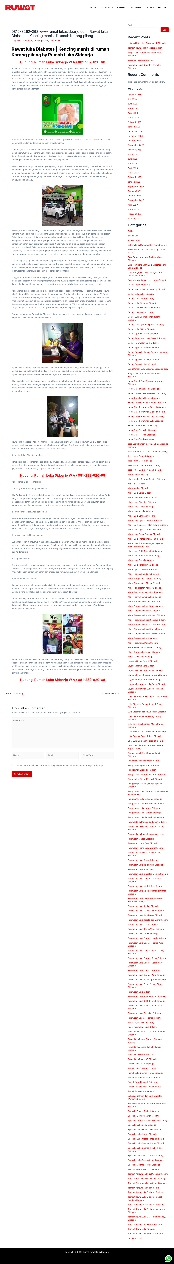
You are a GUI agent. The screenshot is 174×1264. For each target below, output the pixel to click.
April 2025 (133, 168)
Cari (130, 25)
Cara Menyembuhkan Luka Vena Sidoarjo (147, 280)
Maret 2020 (133, 209)
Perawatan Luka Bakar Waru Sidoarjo (145, 864)
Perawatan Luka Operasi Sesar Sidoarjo (147, 958)
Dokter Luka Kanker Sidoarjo (141, 312)
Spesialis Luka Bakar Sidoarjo (142, 1125)
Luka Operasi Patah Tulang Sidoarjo (145, 736)
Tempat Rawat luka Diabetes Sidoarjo (146, 48)
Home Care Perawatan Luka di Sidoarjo (146, 416)
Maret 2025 (133, 172)
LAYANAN (105, 7)
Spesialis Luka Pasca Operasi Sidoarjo (146, 1160)
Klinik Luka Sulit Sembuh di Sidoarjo (145, 551)
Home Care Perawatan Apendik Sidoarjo (147, 407)
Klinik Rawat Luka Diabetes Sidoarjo (145, 647)
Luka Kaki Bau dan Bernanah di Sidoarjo (147, 43)
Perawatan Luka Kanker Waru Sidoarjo (146, 910)
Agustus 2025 (134, 149)
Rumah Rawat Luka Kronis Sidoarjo (144, 1086)
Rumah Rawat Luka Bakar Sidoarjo (144, 1077)
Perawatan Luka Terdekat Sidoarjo (144, 1013)
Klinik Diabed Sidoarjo (138, 474)
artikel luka (133, 235)
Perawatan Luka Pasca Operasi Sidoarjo (147, 979)
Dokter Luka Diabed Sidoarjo (141, 298)
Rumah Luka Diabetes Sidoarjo (142, 1068)
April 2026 (133, 113)
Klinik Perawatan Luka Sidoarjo (142, 638)
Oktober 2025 (134, 140)
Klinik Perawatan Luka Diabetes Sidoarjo (147, 620)
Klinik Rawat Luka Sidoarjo (140, 656)
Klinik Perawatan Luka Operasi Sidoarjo (146, 633)
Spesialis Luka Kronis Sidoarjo (142, 1134)
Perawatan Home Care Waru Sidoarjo (145, 848)
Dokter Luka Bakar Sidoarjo (141, 294)
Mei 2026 (132, 108)
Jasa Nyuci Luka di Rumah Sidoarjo (144, 470)
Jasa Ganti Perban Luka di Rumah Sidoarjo (148, 451)
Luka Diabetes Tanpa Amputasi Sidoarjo (147, 711)
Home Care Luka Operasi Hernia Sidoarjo (147, 393)
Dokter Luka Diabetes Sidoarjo (142, 303)
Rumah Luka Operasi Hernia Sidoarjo (145, 1073)
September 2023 (136, 186)
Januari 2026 (134, 126)
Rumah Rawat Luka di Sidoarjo (142, 1082)
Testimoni (135, 7)
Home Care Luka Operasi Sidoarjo (144, 398)
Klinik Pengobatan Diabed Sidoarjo (145, 583)
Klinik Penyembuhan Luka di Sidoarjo (145, 592)
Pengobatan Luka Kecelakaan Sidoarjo (146, 803)
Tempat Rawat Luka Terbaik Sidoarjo (145, 1233)
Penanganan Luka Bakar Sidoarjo (143, 760)
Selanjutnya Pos (110, 693)
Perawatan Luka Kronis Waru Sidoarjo (146, 929)
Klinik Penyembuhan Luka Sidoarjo (144, 597)
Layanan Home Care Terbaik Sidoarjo (145, 670)
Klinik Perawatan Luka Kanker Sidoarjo (146, 624)
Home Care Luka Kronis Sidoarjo (143, 388)
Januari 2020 (134, 218)
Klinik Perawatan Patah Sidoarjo (143, 643)
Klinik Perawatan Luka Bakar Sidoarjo (145, 606)
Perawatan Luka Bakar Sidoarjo (143, 860)
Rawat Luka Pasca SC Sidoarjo (142, 1059)
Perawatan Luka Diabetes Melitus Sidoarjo (148, 874)
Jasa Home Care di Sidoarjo (141, 456)
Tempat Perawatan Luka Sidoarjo (143, 1187)
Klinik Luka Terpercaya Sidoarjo (143, 565)
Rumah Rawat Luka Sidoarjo (141, 1091)
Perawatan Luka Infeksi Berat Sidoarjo (146, 886)
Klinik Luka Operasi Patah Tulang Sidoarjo (148, 525)
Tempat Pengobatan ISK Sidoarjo (143, 1169)
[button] (111, 7)
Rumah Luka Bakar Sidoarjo (141, 1063)
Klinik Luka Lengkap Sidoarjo (141, 516)
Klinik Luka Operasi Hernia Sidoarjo (145, 520)
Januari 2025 (134, 182)
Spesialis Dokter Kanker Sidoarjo (143, 1115)
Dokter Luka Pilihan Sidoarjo (141, 329)
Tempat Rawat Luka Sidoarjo (141, 1229)
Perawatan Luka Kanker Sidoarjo (143, 906)
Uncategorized (41, 40)
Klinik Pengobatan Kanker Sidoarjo (144, 587)
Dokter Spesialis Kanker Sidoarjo (143, 359)
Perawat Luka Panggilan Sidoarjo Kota (146, 834)
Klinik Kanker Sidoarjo (138, 488)
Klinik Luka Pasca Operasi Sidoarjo (144, 534)
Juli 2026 (132, 99)
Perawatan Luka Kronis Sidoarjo (143, 924)
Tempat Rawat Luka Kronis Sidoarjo (145, 1224)
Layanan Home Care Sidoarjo (142, 665)
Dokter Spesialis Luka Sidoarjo (142, 364)
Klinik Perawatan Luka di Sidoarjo (144, 610)
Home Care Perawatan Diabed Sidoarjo (146, 411)
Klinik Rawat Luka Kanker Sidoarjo (144, 652)
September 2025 (136, 145)
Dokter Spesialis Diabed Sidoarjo (143, 347)
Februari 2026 (134, 122)
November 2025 (135, 136)
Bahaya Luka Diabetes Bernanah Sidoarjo (147, 245)
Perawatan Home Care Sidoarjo (143, 843)
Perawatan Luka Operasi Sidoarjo (144, 970)
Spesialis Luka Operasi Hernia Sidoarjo (146, 1143)
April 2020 (133, 205)
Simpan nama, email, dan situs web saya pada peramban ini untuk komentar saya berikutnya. (59, 765)
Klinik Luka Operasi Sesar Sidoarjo (144, 529)
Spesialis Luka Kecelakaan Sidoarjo (144, 1129)
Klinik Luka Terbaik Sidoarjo (141, 560)
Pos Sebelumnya (15, 693)
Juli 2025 (132, 154)
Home (93, 7)
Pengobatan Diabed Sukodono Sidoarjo (147, 774)
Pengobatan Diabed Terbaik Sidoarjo (145, 779)
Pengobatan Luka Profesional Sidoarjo (146, 817)
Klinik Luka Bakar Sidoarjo (140, 493)
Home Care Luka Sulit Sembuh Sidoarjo (147, 402)
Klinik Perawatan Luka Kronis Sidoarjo (146, 629)
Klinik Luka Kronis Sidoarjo (140, 511)
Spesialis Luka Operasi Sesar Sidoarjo (146, 1155)
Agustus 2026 (134, 94)
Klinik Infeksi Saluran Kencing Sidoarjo (146, 479)
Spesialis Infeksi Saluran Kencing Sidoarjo (148, 1120)
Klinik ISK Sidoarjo (136, 483)
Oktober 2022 (134, 195)
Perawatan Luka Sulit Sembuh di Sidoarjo (147, 996)
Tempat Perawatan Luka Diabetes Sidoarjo (148, 1174)
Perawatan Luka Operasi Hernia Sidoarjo (147, 938)
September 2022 (136, 200)
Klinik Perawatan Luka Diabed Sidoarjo (146, 615)
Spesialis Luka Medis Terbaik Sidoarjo (146, 1138)
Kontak (162, 7)
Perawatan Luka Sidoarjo (140, 992)
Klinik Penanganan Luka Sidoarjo (143, 574)
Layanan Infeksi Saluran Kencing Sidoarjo (147, 675)
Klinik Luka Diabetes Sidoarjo (142, 502)
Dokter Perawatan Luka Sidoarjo (143, 343)
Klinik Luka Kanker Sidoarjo (141, 506)
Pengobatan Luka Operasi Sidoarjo (144, 812)
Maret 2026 (133, 117)
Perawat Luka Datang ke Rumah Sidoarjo (147, 822)
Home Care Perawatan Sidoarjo (143, 425)
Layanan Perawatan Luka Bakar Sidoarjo (147, 684)
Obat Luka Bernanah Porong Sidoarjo (145, 741)
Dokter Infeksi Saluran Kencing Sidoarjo (147, 289)
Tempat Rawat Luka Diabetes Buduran (146, 1192)
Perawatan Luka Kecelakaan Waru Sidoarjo (148, 920)
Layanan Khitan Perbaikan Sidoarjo (144, 679)
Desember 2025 (135, 131)
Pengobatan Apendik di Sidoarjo (143, 765)
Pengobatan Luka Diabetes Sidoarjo (145, 799)
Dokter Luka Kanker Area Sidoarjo (144, 307)
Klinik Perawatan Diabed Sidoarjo (144, 601)
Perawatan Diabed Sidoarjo (141, 838)
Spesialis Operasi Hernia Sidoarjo (144, 1164)
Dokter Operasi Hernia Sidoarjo (143, 333)
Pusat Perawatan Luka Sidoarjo (143, 1027)
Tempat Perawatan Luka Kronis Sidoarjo (147, 1178)
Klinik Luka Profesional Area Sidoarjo (145, 539)
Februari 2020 (134, 214)
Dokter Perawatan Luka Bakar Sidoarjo (146, 338)
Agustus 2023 (134, 191)
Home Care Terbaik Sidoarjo (141, 434)
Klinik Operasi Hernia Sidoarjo (142, 569)
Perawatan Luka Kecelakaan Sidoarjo (145, 915)
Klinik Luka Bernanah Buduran (142, 497)
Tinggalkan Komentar (22, 40)
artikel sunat (134, 240)
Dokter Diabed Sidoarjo (139, 284)
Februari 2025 (134, 177)
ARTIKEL (121, 7)
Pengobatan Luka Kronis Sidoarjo (144, 808)
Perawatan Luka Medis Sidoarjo (143, 933)
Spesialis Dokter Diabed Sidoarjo (143, 1111)
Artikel (131, 231)
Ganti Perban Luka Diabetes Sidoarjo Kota (148, 369)
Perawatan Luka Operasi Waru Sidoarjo (146, 975)
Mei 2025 (132, 163)
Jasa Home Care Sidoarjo (140, 460)
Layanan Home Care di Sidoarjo (143, 661)
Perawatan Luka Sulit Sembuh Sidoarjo (146, 1001)
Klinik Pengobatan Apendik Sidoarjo (145, 578)
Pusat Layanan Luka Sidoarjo (141, 1022)
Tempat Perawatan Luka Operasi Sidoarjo (147, 1183)
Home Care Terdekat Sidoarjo (142, 439)
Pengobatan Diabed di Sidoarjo (143, 770)
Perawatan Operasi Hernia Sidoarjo (144, 1018)
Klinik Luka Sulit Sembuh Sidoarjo (144, 555)
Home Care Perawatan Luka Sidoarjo (145, 421)
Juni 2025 (132, 159)
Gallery (149, 7)
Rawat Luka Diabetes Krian (140, 60)
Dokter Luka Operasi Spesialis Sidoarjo (146, 324)
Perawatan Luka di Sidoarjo (141, 869)
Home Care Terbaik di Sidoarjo (142, 430)
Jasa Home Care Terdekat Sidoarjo (144, 465)
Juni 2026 (132, 103)
